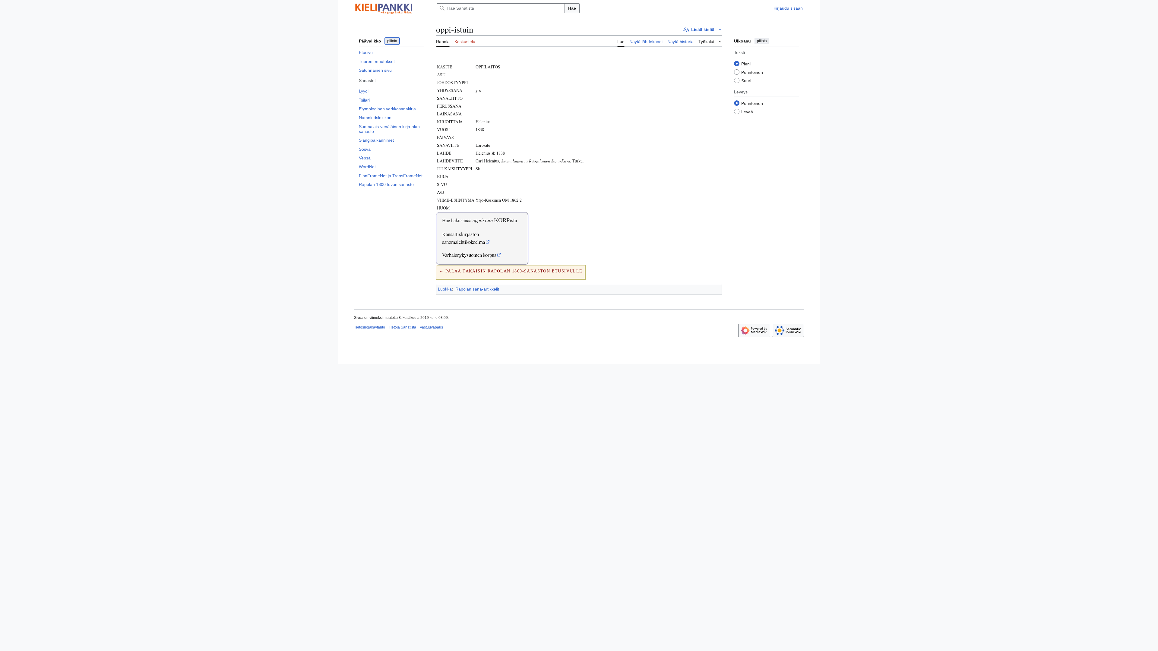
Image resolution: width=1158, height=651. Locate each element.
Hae (572, 8)
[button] (703, 29)
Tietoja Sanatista (402, 327)
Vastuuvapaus (431, 327)
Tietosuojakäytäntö (369, 327)
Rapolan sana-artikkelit (477, 289)
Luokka (445, 289)
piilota (392, 41)
